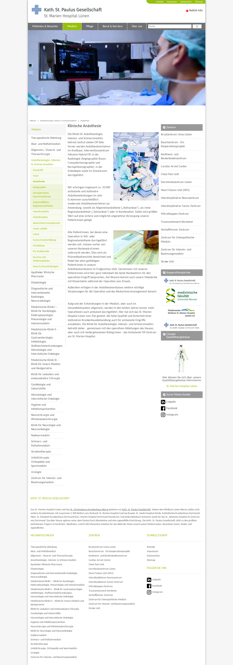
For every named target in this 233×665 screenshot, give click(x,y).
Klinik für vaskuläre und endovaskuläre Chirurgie (45, 376)
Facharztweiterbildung (44, 240)
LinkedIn (171, 402)
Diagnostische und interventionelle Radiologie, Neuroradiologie (42, 294)
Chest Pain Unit (170, 174)
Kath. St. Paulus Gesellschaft (136, 509)
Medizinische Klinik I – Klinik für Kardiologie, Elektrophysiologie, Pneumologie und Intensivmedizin (44, 315)
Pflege (89, 26)
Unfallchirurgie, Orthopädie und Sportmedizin (40, 461)
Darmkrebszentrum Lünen (176, 182)
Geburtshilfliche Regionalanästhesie (43, 204)
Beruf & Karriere (113, 26)
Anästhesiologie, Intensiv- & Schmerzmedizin (58, 121)
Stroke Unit (167, 261)
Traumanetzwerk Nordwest (177, 222)
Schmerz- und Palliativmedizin (40, 443)
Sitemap (199, 2)
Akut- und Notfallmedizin (45, 144)
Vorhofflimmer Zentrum (175, 229)
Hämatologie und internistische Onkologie (45, 396)
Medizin (72, 26)
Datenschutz (186, 2)
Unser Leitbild (40, 228)
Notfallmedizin (40, 217)
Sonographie (39, 187)
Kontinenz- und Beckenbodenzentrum (173, 156)
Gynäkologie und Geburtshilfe (41, 386)
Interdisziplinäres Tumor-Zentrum (181, 206)
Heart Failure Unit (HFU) (175, 190)
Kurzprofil (38, 170)
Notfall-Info (196, 10)
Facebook (171, 408)
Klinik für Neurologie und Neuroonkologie (46, 427)
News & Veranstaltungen (45, 266)
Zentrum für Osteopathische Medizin (177, 239)
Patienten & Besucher (45, 26)
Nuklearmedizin (40, 435)
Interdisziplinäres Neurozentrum (180, 198)
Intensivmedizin (41, 211)
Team (36, 176)
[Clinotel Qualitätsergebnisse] (182, 358)
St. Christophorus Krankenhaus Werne (89, 509)
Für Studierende (41, 251)
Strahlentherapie (41, 451)
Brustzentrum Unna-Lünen (176, 134)
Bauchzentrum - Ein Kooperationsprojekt (173, 144)
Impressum (172, 2)
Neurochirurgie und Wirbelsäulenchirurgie (44, 417)
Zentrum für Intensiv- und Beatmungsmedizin (46, 480)
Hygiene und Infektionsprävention (43, 406)
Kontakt (160, 2)
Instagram (172, 414)
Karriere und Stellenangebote (41, 259)
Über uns (137, 26)
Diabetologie (38, 282)
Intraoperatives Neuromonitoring (42, 195)
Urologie (36, 472)
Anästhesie (84, 121)
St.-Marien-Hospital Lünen (181, 386)
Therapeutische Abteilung (46, 138)
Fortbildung (39, 245)
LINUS (36, 234)
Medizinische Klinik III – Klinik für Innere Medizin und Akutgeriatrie (45, 364)
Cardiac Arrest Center (174, 166)
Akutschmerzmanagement (46, 223)
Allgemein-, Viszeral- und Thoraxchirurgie (46, 152)
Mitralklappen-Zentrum (175, 213)
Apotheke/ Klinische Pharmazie (42, 274)
